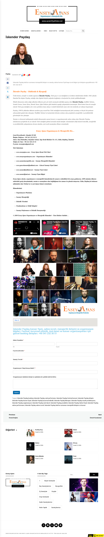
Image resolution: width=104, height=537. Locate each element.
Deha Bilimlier (39, 456)
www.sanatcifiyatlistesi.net (24, 170)
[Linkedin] (60, 525)
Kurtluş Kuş (39, 429)
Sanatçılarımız (36, 31)
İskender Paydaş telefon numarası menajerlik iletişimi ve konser (65, 405)
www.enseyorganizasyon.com (25, 156)
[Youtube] (56, 525)
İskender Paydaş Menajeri (62, 400)
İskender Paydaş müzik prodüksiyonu (83, 400)
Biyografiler (59, 486)
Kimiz (45, 31)
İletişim (61, 31)
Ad (13, 346)
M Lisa (75, 443)
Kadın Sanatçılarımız (45, 502)
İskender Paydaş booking (25, 398)
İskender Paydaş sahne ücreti (34, 405)
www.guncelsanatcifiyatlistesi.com (27, 165)
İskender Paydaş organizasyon (22, 403)
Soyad (57, 346)
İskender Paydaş (19, 91)
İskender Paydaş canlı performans (45, 398)
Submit (16, 392)
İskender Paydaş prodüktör (59, 403)
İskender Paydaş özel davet (41, 403)
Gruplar (54, 491)
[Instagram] (44, 525)
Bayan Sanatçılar (49, 481)
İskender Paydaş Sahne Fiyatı (77, 403)
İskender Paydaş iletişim (86, 398)
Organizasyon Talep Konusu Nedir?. (24, 368)
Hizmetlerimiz (24, 31)
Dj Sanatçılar (43, 491)
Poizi (74, 456)
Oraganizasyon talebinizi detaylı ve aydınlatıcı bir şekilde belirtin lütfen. (34, 377)
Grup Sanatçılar (44, 497)
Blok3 (75, 429)
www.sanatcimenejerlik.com (25, 161)
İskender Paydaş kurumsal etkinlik (43, 400)
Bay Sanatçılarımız (45, 486)
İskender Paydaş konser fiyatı (21, 400)
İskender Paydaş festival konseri (66, 398)
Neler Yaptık (53, 31)
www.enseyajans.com (23, 152)
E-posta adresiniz (19, 351)
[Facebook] (48, 525)
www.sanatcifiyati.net (23, 174)
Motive (37, 443)
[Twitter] (52, 525)
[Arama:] (79, 474)
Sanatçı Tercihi (18, 359)
